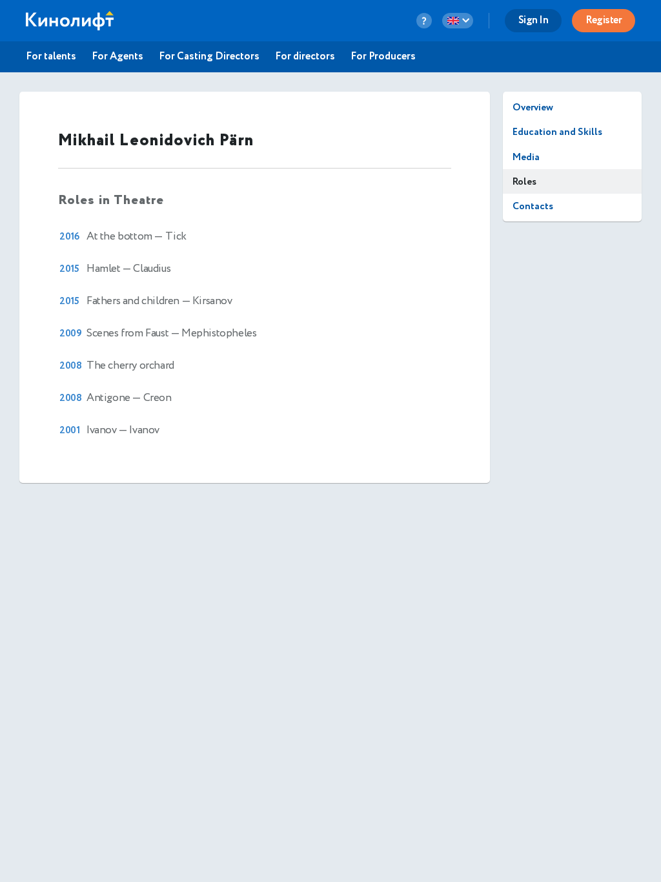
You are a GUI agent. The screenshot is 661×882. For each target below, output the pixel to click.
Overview (533, 107)
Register (603, 20)
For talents (51, 57)
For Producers (383, 57)
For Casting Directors (209, 57)
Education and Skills (557, 132)
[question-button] (424, 20)
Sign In (533, 20)
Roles (524, 182)
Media (526, 157)
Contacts (533, 206)
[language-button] (457, 20)
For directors (305, 57)
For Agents (117, 57)
